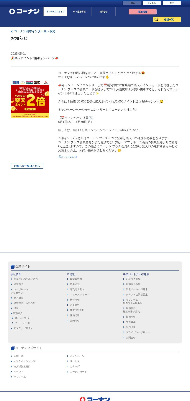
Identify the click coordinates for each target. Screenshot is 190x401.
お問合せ (131, 337)
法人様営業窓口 (22, 366)
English (152, 3)
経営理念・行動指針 (24, 303)
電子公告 (75, 305)
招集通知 (75, 284)
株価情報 (75, 315)
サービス (75, 361)
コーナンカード (78, 371)
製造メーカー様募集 (137, 289)
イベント (18, 371)
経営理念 (18, 284)
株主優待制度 (77, 310)
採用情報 (131, 316)
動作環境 (131, 327)
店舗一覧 (18, 356)
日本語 (131, 3)
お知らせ (75, 320)
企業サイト (22, 266)
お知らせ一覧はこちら (27, 165)
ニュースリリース (79, 294)
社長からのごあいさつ (26, 279)
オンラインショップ (24, 361)
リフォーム (20, 376)
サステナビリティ (23, 328)
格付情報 (75, 299)
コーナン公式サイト (28, 347)
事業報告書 (76, 279)
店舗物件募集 (133, 284)
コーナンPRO (22, 323)
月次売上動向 (77, 289)
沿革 (16, 308)
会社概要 (18, 297)
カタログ (75, 366)
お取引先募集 (133, 279)
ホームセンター (23, 318)
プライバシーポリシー (138, 332)
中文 (172, 3)
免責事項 (131, 322)
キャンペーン (77, 356)
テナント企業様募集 (137, 294)
